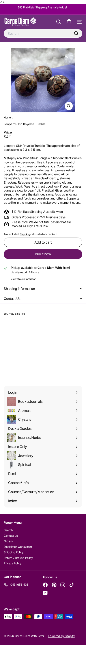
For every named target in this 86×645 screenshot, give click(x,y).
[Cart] (69, 21)
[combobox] (43, 33)
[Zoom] (69, 106)
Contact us (11, 535)
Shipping (25, 234)
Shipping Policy (13, 552)
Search (8, 530)
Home (7, 117)
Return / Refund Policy (18, 558)
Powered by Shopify (61, 636)
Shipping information (19, 289)
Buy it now (43, 254)
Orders (8, 541)
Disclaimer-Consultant (18, 546)
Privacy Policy (12, 563)
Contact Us (12, 298)
